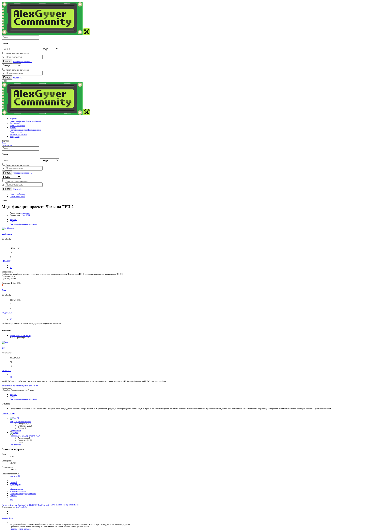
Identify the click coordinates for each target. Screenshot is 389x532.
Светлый (13, 482)
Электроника (15, 430)
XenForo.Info (21, 507)
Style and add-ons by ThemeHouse (65, 505)
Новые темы (8, 413)
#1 (11, 267)
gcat (3, 348)
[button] (4, 81)
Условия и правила (18, 491)
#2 (11, 319)
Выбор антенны (20, 421)
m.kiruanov (25, 213)
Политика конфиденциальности (23, 493)
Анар (4, 290)
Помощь (13, 495)
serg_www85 (15, 476)
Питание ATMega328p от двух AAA (25, 436)
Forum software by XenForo (25, 505)
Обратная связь (16, 489)
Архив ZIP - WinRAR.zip (20, 335)
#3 (11, 377)
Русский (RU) (15, 485)
